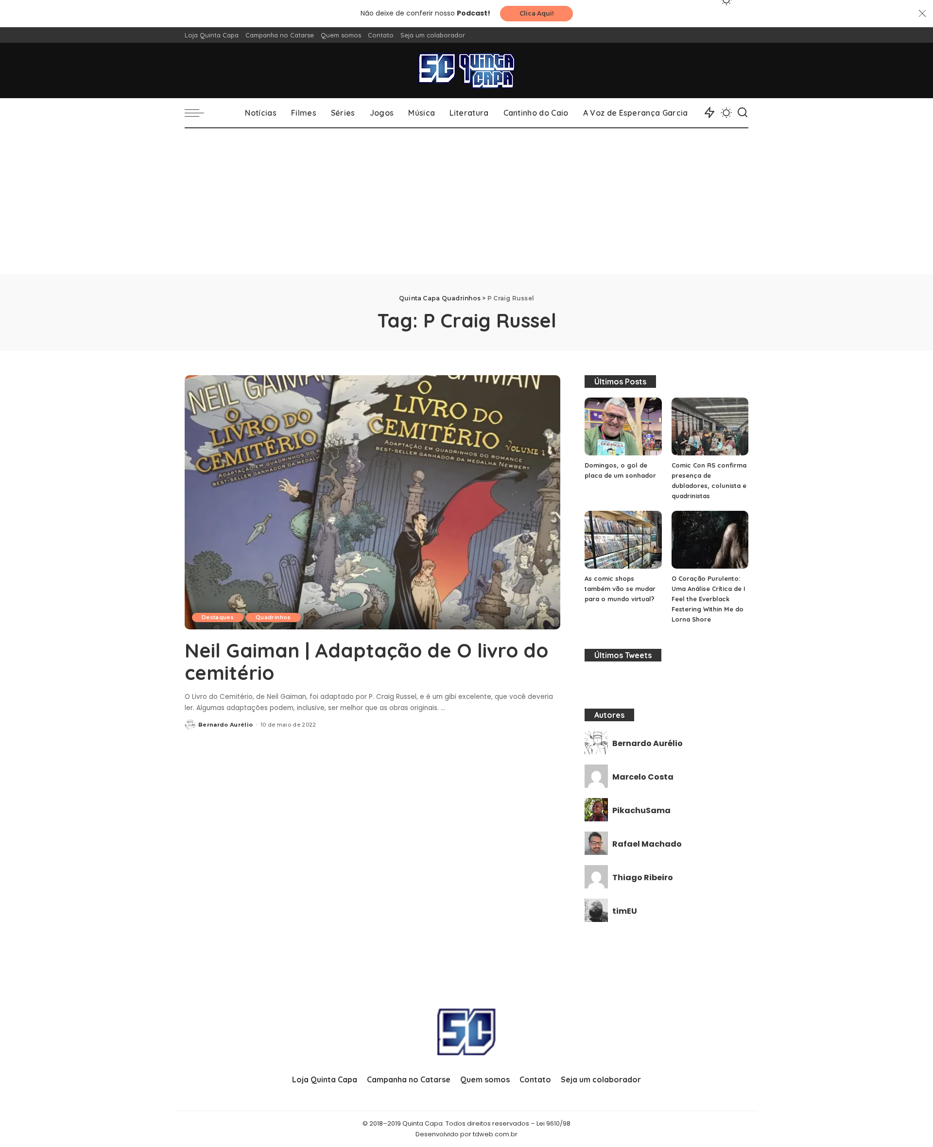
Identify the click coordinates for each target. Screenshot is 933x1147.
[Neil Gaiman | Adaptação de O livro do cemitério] (372, 502)
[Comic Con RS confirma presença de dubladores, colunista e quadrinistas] (710, 426)
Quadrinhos (273, 617)
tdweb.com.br (495, 1134)
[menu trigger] (199, 112)
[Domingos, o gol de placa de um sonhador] (623, 426)
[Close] (922, 13)
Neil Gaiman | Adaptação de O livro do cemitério (366, 661)
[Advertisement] (466, 201)
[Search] (742, 112)
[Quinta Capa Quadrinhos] (466, 70)
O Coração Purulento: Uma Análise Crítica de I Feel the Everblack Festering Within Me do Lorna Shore (708, 598)
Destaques (218, 617)
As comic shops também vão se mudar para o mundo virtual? (620, 588)
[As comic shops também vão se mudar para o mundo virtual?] (623, 540)
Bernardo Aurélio (225, 724)
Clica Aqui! (536, 13)
